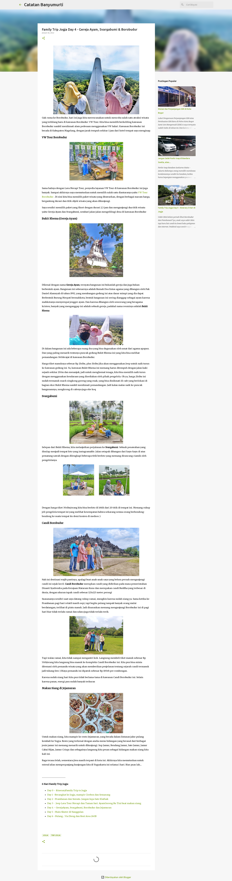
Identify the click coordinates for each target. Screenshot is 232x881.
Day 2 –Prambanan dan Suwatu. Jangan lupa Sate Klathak (77, 799)
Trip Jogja (55, 835)
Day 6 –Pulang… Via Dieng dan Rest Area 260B (72, 816)
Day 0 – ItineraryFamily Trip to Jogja (67, 790)
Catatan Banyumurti (43, 4)
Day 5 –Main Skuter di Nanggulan (65, 812)
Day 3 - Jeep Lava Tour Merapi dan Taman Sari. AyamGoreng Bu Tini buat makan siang (94, 803)
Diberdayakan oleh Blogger (117, 877)
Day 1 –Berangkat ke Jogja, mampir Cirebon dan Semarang (78, 794)
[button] (43, 38)
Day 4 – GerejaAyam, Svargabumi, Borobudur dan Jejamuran (79, 807)
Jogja (45, 835)
